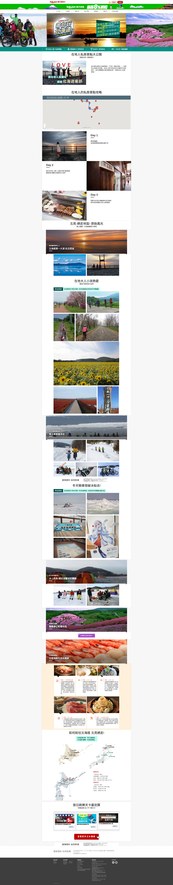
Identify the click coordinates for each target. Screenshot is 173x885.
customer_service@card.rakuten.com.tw (99, 863)
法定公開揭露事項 (80, 861)
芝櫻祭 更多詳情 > (85, 635)
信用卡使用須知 (80, 864)
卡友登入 (120, 2)
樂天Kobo (71, 861)
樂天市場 (65, 861)
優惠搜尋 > (71, 826)
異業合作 (105, 11)
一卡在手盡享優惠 (119, 49)
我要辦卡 (114, 2)
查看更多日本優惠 (86, 837)
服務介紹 (77, 11)
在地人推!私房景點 (53, 49)
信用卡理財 (86, 11)
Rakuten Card (57, 2)
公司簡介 (55, 861)
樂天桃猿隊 (65, 862)
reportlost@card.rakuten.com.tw (97, 867)
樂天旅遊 (70, 862)
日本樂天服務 (115, 11)
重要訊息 (55, 862)
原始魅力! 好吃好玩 (75, 49)
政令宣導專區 (79, 863)
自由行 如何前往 (97, 49)
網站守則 (78, 866)
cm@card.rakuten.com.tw (96, 880)
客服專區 (96, 11)
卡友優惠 (68, 11)
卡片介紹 (58, 11)
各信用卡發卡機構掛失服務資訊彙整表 (99, 872)
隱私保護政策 (79, 867)
